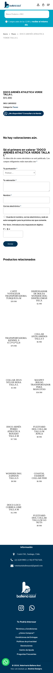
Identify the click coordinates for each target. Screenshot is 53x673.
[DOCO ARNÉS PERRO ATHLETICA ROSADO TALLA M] (14, 410)
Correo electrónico (12, 206)
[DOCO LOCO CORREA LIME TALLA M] (14, 494)
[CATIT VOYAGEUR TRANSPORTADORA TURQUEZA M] (14, 275)
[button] (48, 5)
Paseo (13, 34)
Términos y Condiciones (26, 629)
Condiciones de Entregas (26, 637)
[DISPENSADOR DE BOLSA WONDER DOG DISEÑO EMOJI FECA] (39, 275)
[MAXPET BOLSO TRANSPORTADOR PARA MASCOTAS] (39, 364)
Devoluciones (26, 646)
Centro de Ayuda (26, 650)
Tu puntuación (10, 168)
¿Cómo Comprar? (26, 633)
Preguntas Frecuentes (26, 654)
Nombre (7, 195)
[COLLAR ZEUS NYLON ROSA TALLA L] (14, 364)
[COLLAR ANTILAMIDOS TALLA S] (39, 320)
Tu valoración (10, 180)
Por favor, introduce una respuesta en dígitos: (23, 225)
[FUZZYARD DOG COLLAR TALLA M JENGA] (39, 410)
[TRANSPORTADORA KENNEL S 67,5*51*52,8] (14, 322)
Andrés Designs (35, 669)
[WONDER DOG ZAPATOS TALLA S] (14, 457)
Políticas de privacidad (27, 641)
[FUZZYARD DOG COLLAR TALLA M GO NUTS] (39, 499)
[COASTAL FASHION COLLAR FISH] (39, 457)
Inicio (5, 34)
